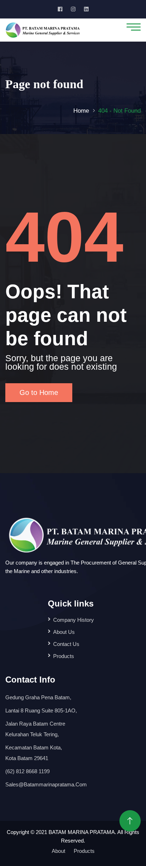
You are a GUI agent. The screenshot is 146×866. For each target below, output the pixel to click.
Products (63, 656)
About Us (64, 632)
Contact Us (66, 644)
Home (81, 110)
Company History (73, 620)
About (58, 851)
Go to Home (38, 392)
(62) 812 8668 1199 (27, 771)
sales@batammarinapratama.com (46, 784)
